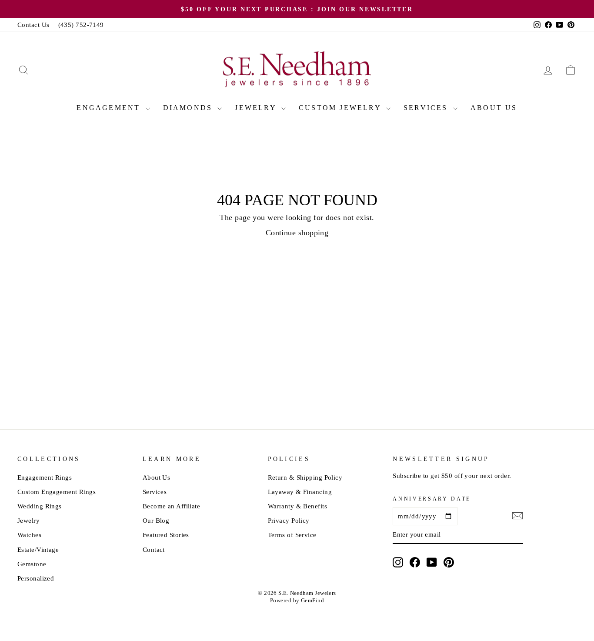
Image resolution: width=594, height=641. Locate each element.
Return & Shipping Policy (305, 477)
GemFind (312, 601)
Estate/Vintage (38, 549)
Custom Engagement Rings (56, 491)
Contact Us (33, 24)
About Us (494, 107)
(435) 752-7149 (81, 24)
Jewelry (257, 107)
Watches (29, 534)
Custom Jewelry (341, 107)
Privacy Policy (289, 520)
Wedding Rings (39, 506)
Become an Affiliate (171, 506)
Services (427, 107)
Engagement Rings (44, 477)
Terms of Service (292, 534)
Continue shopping (297, 232)
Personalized (35, 578)
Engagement (110, 107)
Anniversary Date (432, 499)
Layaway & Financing (300, 491)
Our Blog (156, 520)
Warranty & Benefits (297, 506)
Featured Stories (166, 534)
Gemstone (32, 564)
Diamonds (189, 107)
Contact (154, 549)
